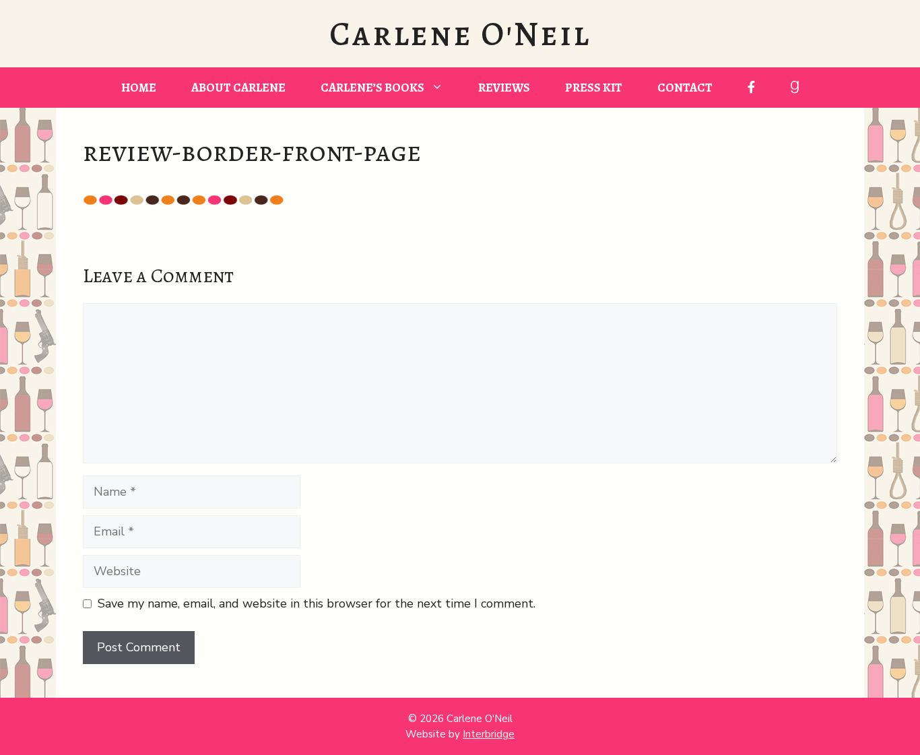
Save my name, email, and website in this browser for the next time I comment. (316, 603)
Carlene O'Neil (460, 34)
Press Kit (593, 87)
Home (138, 87)
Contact (685, 87)
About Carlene (238, 87)
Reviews (504, 87)
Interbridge (489, 734)
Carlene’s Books (372, 87)
